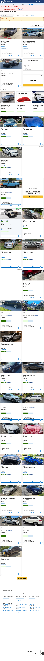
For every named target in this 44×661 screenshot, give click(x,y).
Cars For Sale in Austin (20, 607)
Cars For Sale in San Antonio (21, 604)
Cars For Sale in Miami (7, 604)
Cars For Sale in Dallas (7, 607)
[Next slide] (42, 103)
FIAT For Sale (31, 592)
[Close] (39, 651)
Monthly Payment (26, 65)
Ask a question (33, 196)
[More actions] (20, 55)
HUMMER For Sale (32, 595)
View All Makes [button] (21, 600)
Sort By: (32, 25)
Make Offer (10, 55)
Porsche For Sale (19, 595)
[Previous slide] (2, 103)
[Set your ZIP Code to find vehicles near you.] (17, 11)
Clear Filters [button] (32, 15)
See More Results (22, 578)
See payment (3, 46)
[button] (37, 2)
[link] (3, 48)
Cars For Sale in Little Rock (34, 607)
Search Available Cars (33, 85)
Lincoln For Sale (19, 592)
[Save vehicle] (20, 29)
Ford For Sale (5, 592)
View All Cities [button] (21, 612)
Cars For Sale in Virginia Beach (35, 604)
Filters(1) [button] (19, 15)
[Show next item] (19, 213)
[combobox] (7, 15)
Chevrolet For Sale (6, 595)
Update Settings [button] (37, 81)
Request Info (10, 235)
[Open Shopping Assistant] (42, 653)
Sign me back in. (18, 9)
